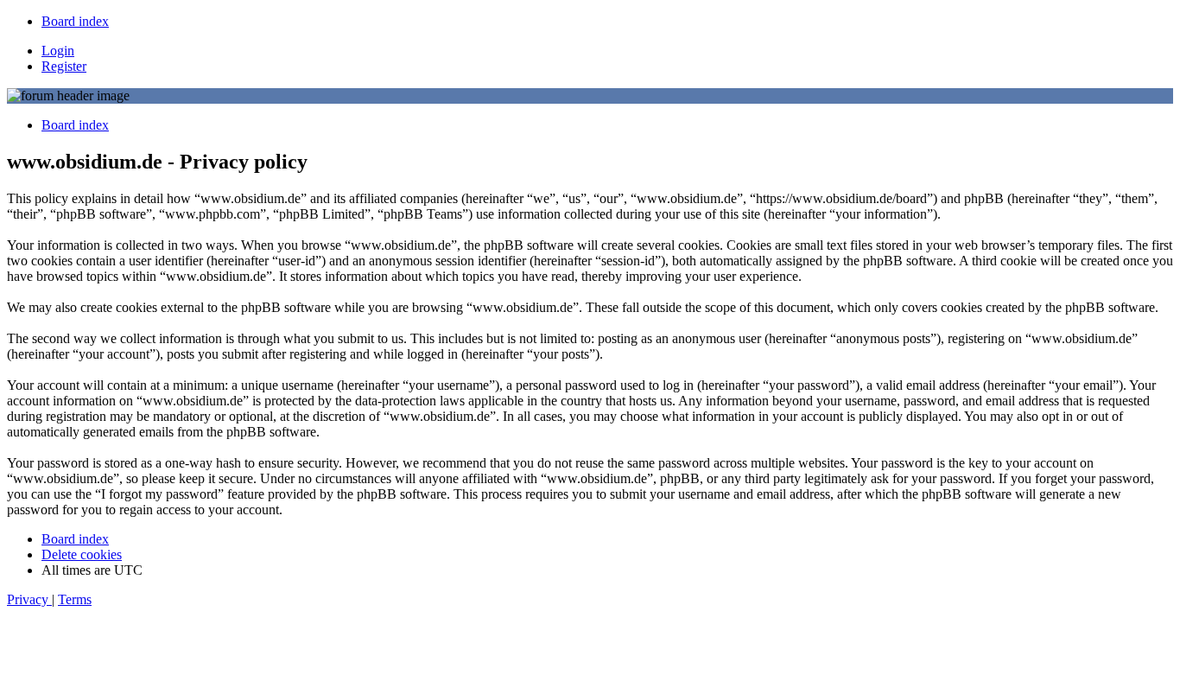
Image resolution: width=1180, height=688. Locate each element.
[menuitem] (75, 21)
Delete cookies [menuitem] (81, 554)
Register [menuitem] (63, 66)
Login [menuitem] (57, 50)
